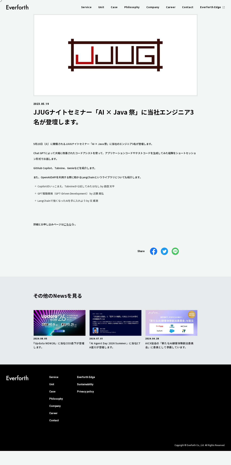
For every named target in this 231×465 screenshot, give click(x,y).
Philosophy (56, 398)
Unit (51, 384)
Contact (54, 420)
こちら (67, 224)
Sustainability (85, 384)
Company (55, 406)
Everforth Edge (86, 377)
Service (53, 377)
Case (52, 391)
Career (53, 413)
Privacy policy (85, 391)
